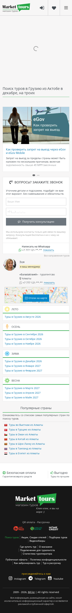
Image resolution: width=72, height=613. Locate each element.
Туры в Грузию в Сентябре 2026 (24, 334)
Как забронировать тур (27, 563)
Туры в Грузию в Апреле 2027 (23, 392)
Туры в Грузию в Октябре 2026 (23, 339)
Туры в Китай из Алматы (23, 439)
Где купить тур (28, 546)
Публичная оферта (16, 559)
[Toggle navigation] (66, 7)
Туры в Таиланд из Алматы (24, 448)
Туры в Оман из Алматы (23, 434)
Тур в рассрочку (52, 563)
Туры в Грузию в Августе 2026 (23, 316)
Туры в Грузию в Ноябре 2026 (23, 343)
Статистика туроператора (37, 553)
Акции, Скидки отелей (33, 537)
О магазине (45, 546)
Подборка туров (58, 537)
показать (48, 250)
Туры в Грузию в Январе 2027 (23, 365)
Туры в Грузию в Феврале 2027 (23, 370)
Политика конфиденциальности (48, 559)
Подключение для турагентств (37, 550)
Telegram (40, 578)
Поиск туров (12, 537)
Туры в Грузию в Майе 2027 (21, 397)
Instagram (19, 578)
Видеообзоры (37, 540)
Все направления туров (56, 255)
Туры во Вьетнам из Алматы (25, 424)
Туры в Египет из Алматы (23, 453)
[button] (34, 175)
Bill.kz (31, 592)
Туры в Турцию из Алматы (24, 429)
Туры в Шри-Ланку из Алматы (26, 443)
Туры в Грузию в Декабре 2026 (23, 361)
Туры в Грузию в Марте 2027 (22, 388)
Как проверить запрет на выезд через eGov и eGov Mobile (36, 151)
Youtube (58, 578)
